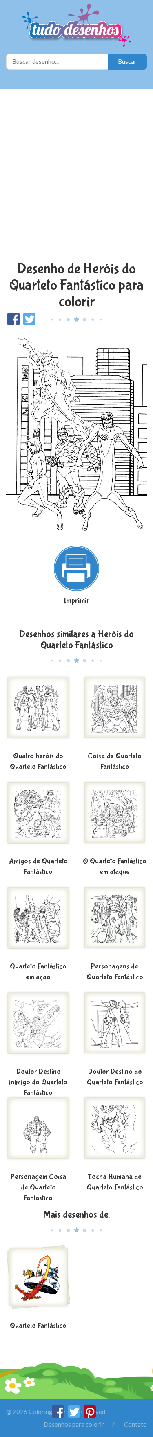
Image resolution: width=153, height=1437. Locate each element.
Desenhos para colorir (74, 1424)
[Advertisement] (76, 176)
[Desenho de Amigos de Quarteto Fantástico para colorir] (38, 817)
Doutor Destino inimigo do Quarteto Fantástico (38, 1082)
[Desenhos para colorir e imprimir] (76, 26)
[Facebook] (59, 1415)
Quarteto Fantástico (38, 1326)
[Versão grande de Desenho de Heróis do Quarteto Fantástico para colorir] (76, 431)
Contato (135, 1424)
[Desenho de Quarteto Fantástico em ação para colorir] (38, 922)
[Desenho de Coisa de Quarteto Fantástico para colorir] (115, 712)
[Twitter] (74, 1415)
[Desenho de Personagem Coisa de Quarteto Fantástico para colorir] (38, 1133)
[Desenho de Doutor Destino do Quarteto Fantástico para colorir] (115, 1028)
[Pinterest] (89, 1415)
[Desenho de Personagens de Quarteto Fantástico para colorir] (115, 922)
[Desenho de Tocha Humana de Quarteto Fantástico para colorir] (115, 1133)
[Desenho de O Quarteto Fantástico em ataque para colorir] (115, 817)
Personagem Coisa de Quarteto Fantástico (38, 1187)
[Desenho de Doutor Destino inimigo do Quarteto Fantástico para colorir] (38, 1028)
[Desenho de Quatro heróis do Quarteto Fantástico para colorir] (38, 712)
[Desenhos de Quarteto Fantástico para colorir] (38, 1282)
